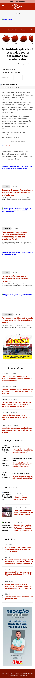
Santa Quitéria (12, 30)
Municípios (11, 487)
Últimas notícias (14, 368)
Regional (24, 30)
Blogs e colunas (14, 440)
